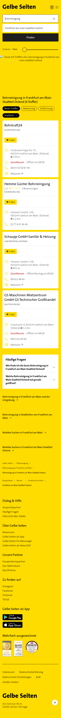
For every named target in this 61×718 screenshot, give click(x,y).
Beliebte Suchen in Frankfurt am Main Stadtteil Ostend (27, 448)
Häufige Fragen (11, 511)
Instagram (8, 586)
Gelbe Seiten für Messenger (17, 541)
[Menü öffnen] (56, 7)
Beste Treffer (11, 108)
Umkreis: (10, 49)
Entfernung (46, 108)
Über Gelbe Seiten (15, 525)
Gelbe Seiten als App (13, 536)
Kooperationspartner (14, 561)
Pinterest (7, 595)
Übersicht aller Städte (14, 516)
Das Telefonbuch (11, 566)
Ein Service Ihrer (15, 705)
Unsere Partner (13, 555)
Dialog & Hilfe (12, 501)
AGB (38, 677)
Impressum (9, 672)
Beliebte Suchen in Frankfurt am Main (23, 432)
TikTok (6, 599)
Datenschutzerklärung (31, 672)
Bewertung (29, 108)
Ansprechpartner (12, 507)
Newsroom (9, 532)
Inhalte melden (11, 682)
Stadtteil (9, 115)
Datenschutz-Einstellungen (17, 677)
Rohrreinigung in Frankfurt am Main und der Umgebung (26, 398)
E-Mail (12, 140)
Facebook (8, 590)
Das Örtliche (9, 570)
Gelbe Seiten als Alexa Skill (17, 545)
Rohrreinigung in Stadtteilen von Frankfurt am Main (27, 416)
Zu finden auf (12, 580)
